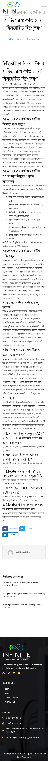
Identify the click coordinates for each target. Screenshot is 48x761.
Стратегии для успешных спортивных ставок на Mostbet (20, 584)
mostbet (16, 298)
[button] (10, 528)
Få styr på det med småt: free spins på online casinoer (22, 606)
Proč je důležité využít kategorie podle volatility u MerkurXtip (23, 595)
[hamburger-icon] (44, 8)
